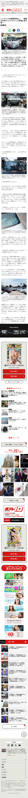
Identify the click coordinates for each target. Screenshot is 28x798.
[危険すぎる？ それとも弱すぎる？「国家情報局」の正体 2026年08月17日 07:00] (7, 475)
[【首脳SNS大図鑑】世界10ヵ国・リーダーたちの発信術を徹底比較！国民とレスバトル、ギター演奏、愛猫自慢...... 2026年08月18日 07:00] (21, 461)
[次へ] (27, 332)
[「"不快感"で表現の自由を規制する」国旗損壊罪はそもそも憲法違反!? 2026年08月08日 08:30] (21, 489)
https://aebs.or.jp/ (11, 755)
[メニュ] (25, 9)
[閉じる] (26, 4)
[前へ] (0, 332)
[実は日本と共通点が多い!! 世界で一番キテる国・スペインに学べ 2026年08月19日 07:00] (7, 461)
